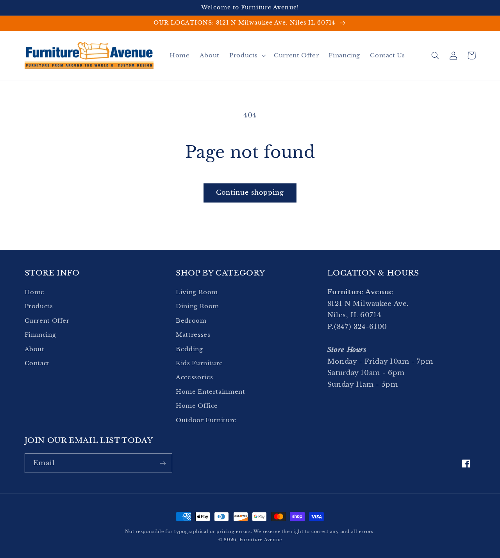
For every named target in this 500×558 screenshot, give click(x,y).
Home (35, 292)
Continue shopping (250, 192)
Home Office (197, 405)
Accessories (194, 377)
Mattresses (193, 334)
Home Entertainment (210, 391)
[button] (246, 55)
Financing (40, 334)
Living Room (197, 292)
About (35, 349)
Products (39, 306)
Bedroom (191, 320)
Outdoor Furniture (206, 420)
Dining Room (197, 306)
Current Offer (47, 320)
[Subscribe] (162, 463)
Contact (37, 363)
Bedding (189, 349)
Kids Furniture (199, 363)
